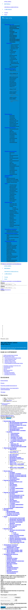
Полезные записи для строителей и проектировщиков (10, 388)
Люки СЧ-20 (14, 89)
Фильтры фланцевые (12, 260)
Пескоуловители (8, 114)
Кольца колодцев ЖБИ (12, 179)
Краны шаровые (11, 250)
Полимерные (13, 85)
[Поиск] (15, 284)
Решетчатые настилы (13, 223)
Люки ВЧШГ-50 (18, 452)
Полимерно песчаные (12, 80)
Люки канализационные (10, 68)
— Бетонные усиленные (13, 52)
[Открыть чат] (3, 589)
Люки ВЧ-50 (15, 450)
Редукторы (9, 254)
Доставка (6, 12)
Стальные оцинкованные (13, 137)
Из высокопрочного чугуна (14, 155)
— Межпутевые (14, 46)
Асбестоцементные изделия (11, 233)
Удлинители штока (11, 257)
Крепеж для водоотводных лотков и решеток (14, 212)
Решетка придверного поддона (13, 220)
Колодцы (7, 176)
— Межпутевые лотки (9, 360)
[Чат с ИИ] (2, 580)
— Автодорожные (14, 44)
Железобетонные (14, 77)
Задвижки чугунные (12, 245)
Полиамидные (13, 134)
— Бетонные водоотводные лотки (12, 357)
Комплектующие (8, 202)
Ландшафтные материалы (11, 229)
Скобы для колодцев (12, 182)
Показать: (3, 338)
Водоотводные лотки (9, 24)
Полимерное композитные (13, 83)
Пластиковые (13, 78)
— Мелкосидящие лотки (10, 362)
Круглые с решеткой (12, 197)
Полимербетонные (14, 126)
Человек (6, 592)
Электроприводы (11, 261)
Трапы (6, 183)
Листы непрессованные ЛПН (14, 550)
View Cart (3, 418)
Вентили (9, 242)
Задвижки (9, 244)
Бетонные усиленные (12, 117)
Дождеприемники (9, 175)
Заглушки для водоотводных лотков (13, 205)
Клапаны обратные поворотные (11, 248)
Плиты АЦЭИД (11, 239)
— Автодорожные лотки (10, 359)
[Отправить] (16, 600)
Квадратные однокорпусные (14, 191)
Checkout (8, 418)
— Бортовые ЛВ (14, 62)
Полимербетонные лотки (8, 366)
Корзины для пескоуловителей (14, 120)
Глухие (14, 207)
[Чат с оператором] (2, 586)
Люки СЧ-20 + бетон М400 (14, 93)
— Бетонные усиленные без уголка (13, 59)
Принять (3, 607)
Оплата (5, 14)
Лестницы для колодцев (13, 180)
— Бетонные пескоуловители (9, 372)
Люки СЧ (13, 87)
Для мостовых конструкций (13, 185)
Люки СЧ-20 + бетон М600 (14, 99)
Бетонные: (9, 43)
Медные (12, 131)
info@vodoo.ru (9, 400)
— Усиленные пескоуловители (9, 373)
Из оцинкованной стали (16, 497)
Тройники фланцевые (12, 256)
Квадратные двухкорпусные (13, 188)
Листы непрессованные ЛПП (14, 551)
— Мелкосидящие (14, 47)
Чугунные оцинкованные (13, 141)
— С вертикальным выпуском (13, 55)
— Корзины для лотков (16, 437)
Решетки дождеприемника (11, 151)
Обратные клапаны (11, 252)
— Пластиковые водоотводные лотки (13, 363)
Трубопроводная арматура (11, 241)
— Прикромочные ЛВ (16, 445)
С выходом (15, 209)
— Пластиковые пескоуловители (10, 374)
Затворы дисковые (11, 246)
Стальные (12, 135)
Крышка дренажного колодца (13, 216)
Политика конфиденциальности (9, 385)
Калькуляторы (4, 380)
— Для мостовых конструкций (14, 66)
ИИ (2, 592)
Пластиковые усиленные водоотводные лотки (12, 365)
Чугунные (12, 139)
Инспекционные (11, 178)
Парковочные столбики (13, 231)
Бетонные (12, 115)
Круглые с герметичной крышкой (13, 194)
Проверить (17, 597)
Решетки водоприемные (10, 127)
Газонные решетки (11, 230)
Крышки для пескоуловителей (14, 123)
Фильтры (9, 258)
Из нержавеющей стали (16, 481)
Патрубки (9, 253)
